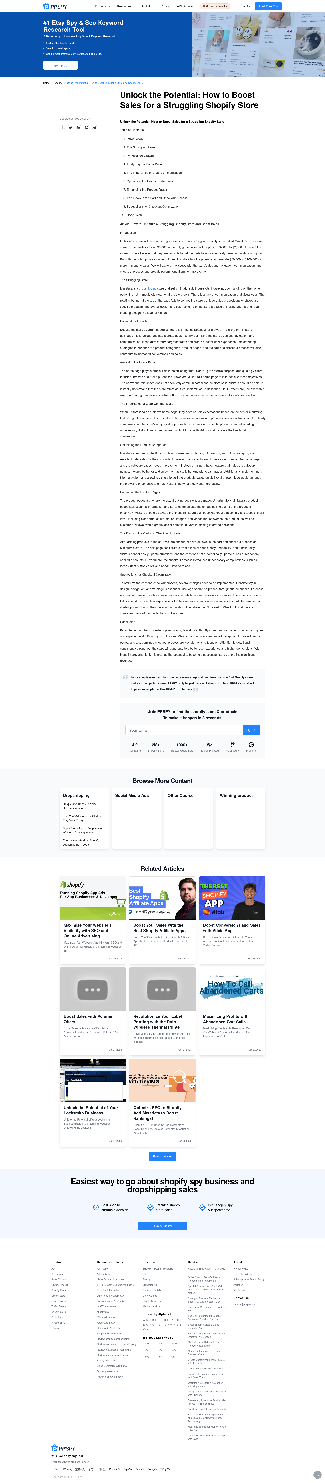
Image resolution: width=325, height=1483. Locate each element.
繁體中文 (80, 1469)
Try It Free (60, 65)
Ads (53, 1268)
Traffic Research (60, 1306)
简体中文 (67, 1469)
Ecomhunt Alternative (108, 1290)
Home (46, 82)
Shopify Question (152, 1301)
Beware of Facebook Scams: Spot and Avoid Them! (206, 1375)
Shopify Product (59, 1290)
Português (114, 1469)
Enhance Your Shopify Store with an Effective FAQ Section (207, 1335)
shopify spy (103, 1311)
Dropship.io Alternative (109, 1328)
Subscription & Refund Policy (248, 1279)
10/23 (174, 1350)
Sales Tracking (59, 1279)
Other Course (150, 1295)
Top (318, 1475)
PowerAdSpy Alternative (110, 1376)
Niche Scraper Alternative (110, 1279)
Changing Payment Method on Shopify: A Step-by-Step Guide (204, 1300)
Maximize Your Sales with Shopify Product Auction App (206, 1343)
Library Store (58, 1295)
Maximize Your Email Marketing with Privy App (207, 1428)
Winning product (151, 1306)
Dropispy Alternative (107, 1371)
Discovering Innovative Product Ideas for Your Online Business (208, 1402)
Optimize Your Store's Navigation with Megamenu (205, 1384)
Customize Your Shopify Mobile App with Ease (207, 1437)
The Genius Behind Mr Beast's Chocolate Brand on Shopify (204, 1317)
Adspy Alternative (106, 1322)
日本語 (102, 1469)
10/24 (160, 1350)
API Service (185, 6)
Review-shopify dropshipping (112, 1355)
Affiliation (238, 1284)
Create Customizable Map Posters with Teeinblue (206, 1361)
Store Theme (58, 1317)
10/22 (146, 1357)
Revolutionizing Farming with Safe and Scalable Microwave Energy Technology (206, 1418)
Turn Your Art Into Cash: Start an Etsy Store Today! (82, 818)
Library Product (59, 1284)
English (55, 1469)
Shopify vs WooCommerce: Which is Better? (207, 1308)
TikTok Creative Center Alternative (115, 1284)
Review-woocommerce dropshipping (116, 1344)
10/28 (146, 1343)
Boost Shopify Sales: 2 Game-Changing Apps (204, 1326)
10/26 (174, 1343)
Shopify (58, 82)
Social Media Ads (152, 1290)
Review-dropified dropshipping (113, 1338)
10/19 (160, 1357)
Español (128, 1469)
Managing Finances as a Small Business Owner (204, 1352)
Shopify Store (58, 1311)
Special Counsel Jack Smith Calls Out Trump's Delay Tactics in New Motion (206, 1289)
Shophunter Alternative (109, 1333)
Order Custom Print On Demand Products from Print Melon (205, 1279)
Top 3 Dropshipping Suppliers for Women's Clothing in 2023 (83, 830)
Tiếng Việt (165, 1469)
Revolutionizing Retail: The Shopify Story (206, 1270)
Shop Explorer (59, 1301)
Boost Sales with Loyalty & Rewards (207, 1409)
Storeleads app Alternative (111, 1301)
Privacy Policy (240, 1268)
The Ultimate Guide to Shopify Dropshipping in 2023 (81, 842)
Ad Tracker (57, 1274)
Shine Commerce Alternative (112, 1365)
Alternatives (103, 1274)
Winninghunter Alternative (111, 1295)
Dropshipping (150, 1284)
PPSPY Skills (58, 1322)
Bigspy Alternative (106, 1360)
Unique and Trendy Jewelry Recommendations (79, 806)
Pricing (165, 6)
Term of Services (242, 1274)
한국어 (91, 1469)
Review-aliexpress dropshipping (114, 1349)
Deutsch (140, 1469)
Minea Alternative (106, 1317)
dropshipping (147, 288)
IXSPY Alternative (106, 1306)
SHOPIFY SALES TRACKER (158, 1268)
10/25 (146, 1350)
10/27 (160, 1343)
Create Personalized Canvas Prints (206, 1368)
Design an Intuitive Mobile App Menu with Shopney (207, 1393)
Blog (145, 1274)
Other (146, 1329)
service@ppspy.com (244, 1304)
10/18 (174, 1357)
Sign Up (251, 730)
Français (152, 1469)
